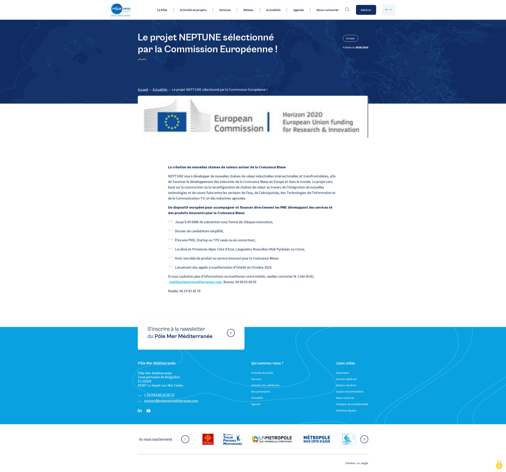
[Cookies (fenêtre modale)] (499, 465)
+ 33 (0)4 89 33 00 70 (159, 394)
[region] (253, 90)
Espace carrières (346, 385)
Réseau (248, 10)
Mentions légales (346, 410)
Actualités (273, 10)
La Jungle (362, 463)
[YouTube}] (148, 410)
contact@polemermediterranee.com (171, 400)
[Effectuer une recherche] (347, 10)
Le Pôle (162, 10)
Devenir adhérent (346, 379)
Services (225, 10)
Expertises (342, 373)
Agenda (298, 10)
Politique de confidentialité (352, 404)
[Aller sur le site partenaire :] (193, 439)
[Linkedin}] (140, 410)
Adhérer (366, 10)
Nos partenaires (260, 391)
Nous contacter (328, 10)
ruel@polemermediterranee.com (195, 282)
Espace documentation (349, 391)
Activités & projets (262, 373)
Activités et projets (193, 10)
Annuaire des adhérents (265, 385)
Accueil (143, 89)
